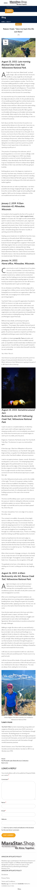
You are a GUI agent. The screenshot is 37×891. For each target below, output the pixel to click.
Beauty (9, 21)
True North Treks (6, 727)
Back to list (4, 763)
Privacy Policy (5, 878)
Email (3, 811)
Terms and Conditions (8, 881)
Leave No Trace (19, 338)
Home (3, 21)
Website (4, 819)
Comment (5, 779)
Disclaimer (4, 874)
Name (3, 802)
